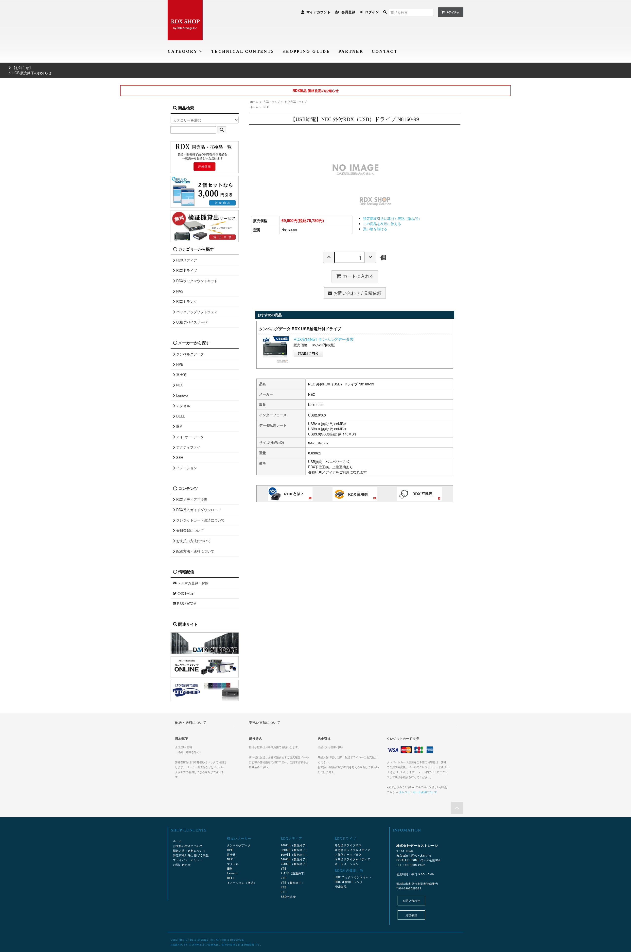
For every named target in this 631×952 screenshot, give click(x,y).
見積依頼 (411, 915)
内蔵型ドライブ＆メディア (352, 859)
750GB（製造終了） (294, 864)
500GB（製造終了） (294, 854)
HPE (179, 364)
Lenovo (181, 395)
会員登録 (348, 11)
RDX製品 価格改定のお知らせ (316, 90)
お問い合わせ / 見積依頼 (357, 293)
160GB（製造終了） (294, 845)
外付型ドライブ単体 (348, 845)
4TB (283, 887)
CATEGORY (183, 51)
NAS (179, 291)
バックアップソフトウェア (196, 311)
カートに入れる (358, 276)
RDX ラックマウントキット (353, 877)
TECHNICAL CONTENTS (242, 51)
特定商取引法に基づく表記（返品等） (392, 218)
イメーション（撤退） (242, 882)
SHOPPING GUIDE (306, 51)
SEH (179, 457)
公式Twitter (185, 593)
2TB (283, 878)
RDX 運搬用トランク (349, 882)
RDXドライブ (271, 102)
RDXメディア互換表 (191, 499)
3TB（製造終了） (292, 882)
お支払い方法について (193, 540)
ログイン (372, 11)
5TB (283, 892)
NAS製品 (341, 886)
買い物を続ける (375, 228)
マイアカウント (318, 11)
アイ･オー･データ (189, 436)
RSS (180, 603)
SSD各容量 (288, 897)
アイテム (453, 12)
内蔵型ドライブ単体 (348, 854)
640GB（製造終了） (294, 859)
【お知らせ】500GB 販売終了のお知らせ (30, 70)
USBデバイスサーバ (191, 322)
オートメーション (347, 864)
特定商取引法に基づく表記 (191, 855)
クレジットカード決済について (200, 520)
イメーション (186, 467)
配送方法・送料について (194, 551)
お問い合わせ (182, 864)
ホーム (254, 102)
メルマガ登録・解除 (192, 582)
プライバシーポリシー (188, 860)
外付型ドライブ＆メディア (352, 850)
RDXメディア (186, 260)
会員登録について (189, 530)
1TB (283, 868)
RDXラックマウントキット (196, 280)
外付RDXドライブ (296, 102)
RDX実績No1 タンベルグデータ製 (324, 339)
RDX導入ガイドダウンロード (198, 509)
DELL (180, 416)
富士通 (181, 374)
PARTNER (351, 51)
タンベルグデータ (189, 353)
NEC (266, 107)
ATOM (191, 603)
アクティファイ (187, 447)
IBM (178, 426)
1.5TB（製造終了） (294, 873)
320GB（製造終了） (294, 850)
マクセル (182, 405)
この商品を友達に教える (382, 223)
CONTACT (385, 51)
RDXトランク (186, 301)
